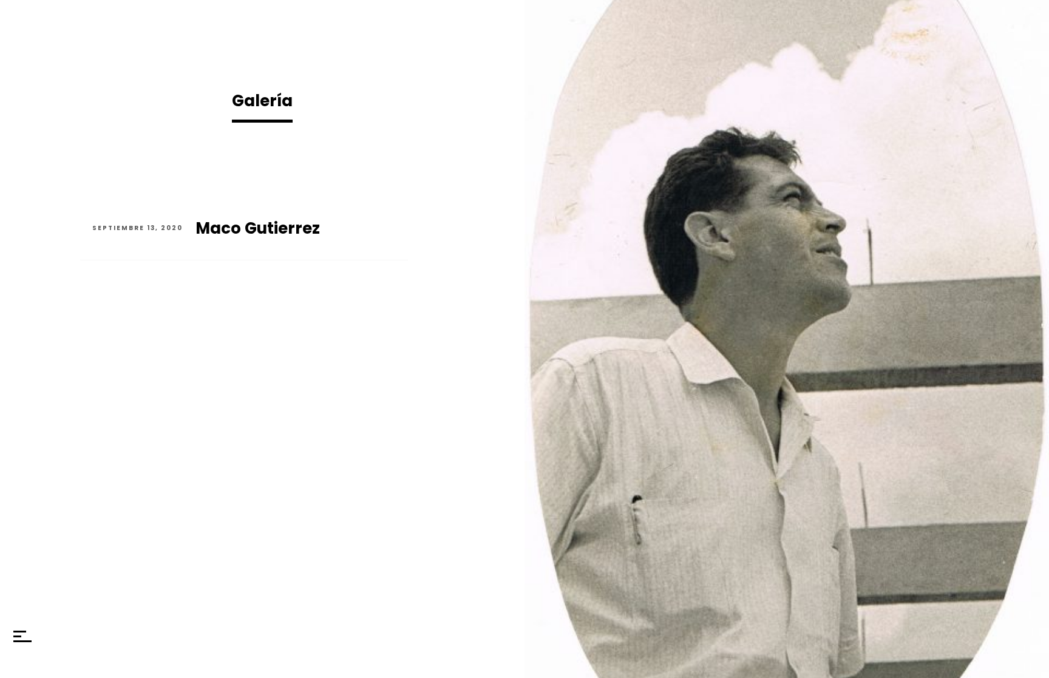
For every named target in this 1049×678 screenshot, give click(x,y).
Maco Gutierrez (257, 228)
